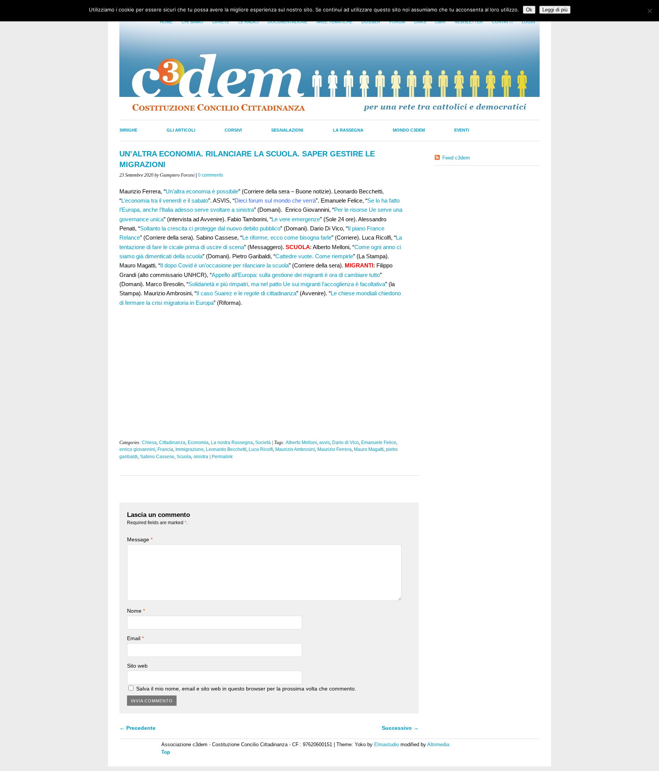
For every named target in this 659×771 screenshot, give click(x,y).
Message (140, 539)
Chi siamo (192, 21)
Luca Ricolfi (261, 449)
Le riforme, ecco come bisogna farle (286, 237)
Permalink (222, 456)
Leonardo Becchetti (226, 449)
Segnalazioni (287, 130)
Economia (198, 442)
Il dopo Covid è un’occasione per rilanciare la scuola (224, 265)
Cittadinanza (172, 442)
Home (166, 21)
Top (165, 752)
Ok (529, 10)
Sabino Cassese (157, 456)
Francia (165, 449)
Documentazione (287, 21)
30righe (128, 130)
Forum (397, 21)
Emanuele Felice (378, 442)
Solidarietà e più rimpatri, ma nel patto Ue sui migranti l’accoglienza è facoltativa (286, 284)
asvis (324, 442)
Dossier (371, 21)
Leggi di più (554, 10)
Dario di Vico (345, 442)
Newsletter (469, 21)
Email (135, 638)
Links (420, 21)
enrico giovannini (137, 449)
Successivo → (400, 728)
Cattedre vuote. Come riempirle (314, 256)
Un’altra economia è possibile (202, 191)
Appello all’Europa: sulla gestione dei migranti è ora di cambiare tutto (296, 275)
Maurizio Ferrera (334, 449)
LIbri (440, 21)
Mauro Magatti (369, 449)
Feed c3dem (456, 158)
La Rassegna (348, 130)
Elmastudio (386, 744)
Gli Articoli (181, 130)
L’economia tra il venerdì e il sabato (164, 200)
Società (263, 442)
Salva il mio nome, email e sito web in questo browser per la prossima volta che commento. (246, 689)
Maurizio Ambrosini (295, 449)
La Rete (220, 21)
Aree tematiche (334, 21)
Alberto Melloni (301, 442)
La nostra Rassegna (232, 442)
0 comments (210, 175)
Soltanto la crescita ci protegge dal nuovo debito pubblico (210, 228)
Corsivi (233, 130)
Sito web (137, 666)
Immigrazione (189, 449)
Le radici (248, 21)
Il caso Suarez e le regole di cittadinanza (246, 293)
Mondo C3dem (409, 130)
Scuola (184, 456)
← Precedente (137, 728)
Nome (136, 611)
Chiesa (149, 442)
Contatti (502, 21)
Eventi (461, 130)
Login (528, 21)
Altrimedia (438, 744)
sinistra (200, 456)
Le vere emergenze (296, 219)
